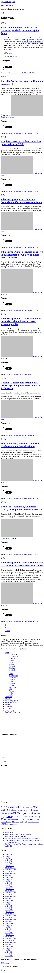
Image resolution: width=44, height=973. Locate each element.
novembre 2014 (10, 915)
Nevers (8, 822)
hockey (37, 817)
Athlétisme (13, 655)
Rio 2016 (8, 699)
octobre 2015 (9, 894)
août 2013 (8, 944)
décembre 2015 (10, 891)
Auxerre (10, 807)
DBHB (10, 813)
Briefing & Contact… (12, 712)
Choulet (11, 810)
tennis (30, 822)
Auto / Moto (13, 656)
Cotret (15, 810)
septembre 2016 (10, 873)
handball (31, 817)
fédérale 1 (15, 817)
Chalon (4, 809)
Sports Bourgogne (7, 5)
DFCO (16, 813)
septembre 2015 (10, 896)
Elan (34, 813)
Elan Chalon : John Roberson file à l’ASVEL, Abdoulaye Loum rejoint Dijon (20, 30)
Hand (26, 816)
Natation (12, 683)
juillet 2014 (9, 923)
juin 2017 (8, 856)
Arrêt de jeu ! (9, 832)
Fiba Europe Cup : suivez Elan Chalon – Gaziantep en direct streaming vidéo (22, 564)
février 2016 (9, 887)
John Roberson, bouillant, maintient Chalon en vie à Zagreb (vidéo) (20, 445)
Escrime (12, 668)
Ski (10, 689)
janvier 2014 (9, 935)
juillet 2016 (9, 877)
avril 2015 (8, 906)
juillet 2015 (9, 900)
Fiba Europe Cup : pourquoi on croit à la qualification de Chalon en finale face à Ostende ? (22, 254)
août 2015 (8, 898)
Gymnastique (13, 676)
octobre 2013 (9, 940)
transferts (35, 822)
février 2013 (9, 956)
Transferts (8, 697)
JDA (3, 819)
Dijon (23, 813)
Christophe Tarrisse (14, 133)
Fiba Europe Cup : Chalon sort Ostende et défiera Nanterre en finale (21, 201)
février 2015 (9, 910)
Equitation (12, 670)
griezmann (21, 816)
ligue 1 (17, 819)
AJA (3, 806)
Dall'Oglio (4, 813)
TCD (26, 822)
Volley (11, 695)
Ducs (30, 813)
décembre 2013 (10, 937)
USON (3, 824)
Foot (10, 672)
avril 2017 (8, 860)
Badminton (13, 658)
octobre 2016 (9, 871)
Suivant (7, 631)
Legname (11, 819)
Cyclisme (12, 664)
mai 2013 (8, 950)
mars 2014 (8, 931)
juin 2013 (8, 948)
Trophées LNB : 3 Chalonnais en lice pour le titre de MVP (21, 143)
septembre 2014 (10, 919)
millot (38, 819)
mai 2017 (8, 858)
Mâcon (3, 822)
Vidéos (7, 704)
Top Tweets (9, 708)
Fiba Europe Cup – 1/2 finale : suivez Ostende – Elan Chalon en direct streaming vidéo (21, 321)
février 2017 (9, 864)
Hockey (12, 679)
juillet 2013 (9, 946)
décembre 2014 (10, 914)
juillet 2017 (9, 854)
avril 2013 (8, 952)
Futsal (11, 674)
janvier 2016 (9, 889)
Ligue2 (27, 819)
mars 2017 (8, 862)
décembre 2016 (10, 868)
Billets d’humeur (10, 702)
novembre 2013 (10, 938)
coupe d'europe (21, 810)
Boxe (11, 662)
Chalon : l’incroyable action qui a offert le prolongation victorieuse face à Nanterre (21, 385)
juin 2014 (8, 925)
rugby (22, 822)
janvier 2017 (9, 866)
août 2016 (8, 875)
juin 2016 (8, 879)
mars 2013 (8, 954)
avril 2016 (8, 883)
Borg (23, 807)
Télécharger (5, 963)
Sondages (8, 706)
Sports (7, 653)
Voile (11, 693)
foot (9, 816)
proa (13, 822)
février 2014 (9, 933)
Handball (12, 678)
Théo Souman (13, 73)
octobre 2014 (9, 917)
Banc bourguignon (11, 700)
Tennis (11, 691)
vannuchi (8, 824)
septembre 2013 (10, 942)
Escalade (12, 666)
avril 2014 (8, 929)
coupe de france (32, 810)
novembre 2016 (10, 870)
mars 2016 (8, 885)
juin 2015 (8, 902)
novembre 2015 (10, 892)
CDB (35, 807)
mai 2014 (8, 927)
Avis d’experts (10, 710)
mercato (33, 819)
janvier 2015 (9, 912)
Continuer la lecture (11, 56)
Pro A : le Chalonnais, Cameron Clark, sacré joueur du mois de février (22, 508)
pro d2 (17, 822)
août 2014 (8, 921)
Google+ (4, 761)
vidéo (12, 824)
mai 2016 (8, 881)
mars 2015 (8, 908)
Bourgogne (28, 807)
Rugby (11, 685)
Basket (11, 660)
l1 (6, 819)
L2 (8, 819)
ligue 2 (22, 819)
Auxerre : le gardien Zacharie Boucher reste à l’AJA (22, 838)
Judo (11, 681)
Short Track (13, 687)
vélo (15, 824)
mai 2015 (8, 904)
